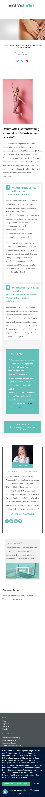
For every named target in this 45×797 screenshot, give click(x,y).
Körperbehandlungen (9, 743)
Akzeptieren (22, 783)
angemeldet (15, 595)
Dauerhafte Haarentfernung (11, 738)
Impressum (6, 724)
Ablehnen (8, 783)
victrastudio (24, 52)
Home (4, 721)
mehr (36, 783)
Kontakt (5, 729)
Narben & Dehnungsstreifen (11, 746)
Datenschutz (6, 726)
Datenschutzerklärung (26, 793)
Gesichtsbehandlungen (9, 740)
